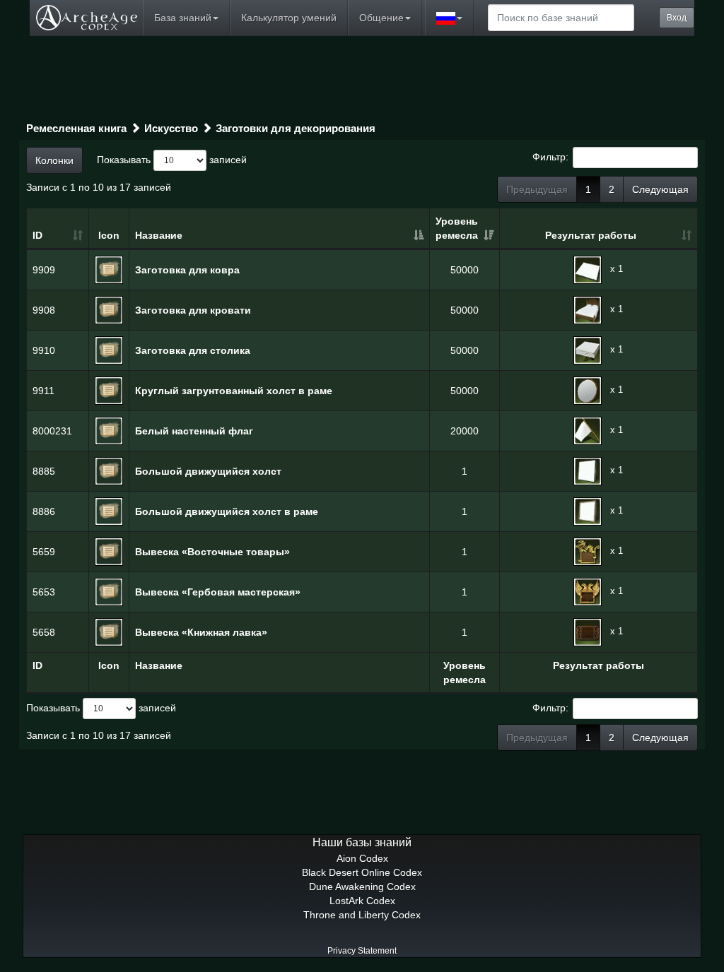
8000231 (52, 431)
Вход (677, 18)
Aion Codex (362, 858)
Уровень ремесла (457, 228)
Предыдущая (537, 189)
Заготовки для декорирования (295, 128)
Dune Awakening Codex (362, 886)
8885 (44, 471)
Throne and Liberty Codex (362, 914)
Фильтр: (550, 156)
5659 (44, 551)
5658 (44, 632)
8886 (44, 511)
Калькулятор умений (289, 17)
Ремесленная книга (76, 128)
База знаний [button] (182, 17)
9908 (44, 310)
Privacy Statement (362, 951)
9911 (43, 390)
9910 (44, 350)
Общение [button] (381, 17)
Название (158, 235)
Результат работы (590, 235)
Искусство (171, 128)
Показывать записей (172, 159)
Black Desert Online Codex (362, 872)
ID (37, 235)
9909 (44, 269)
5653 (44, 592)
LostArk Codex (362, 900)
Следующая (660, 189)
